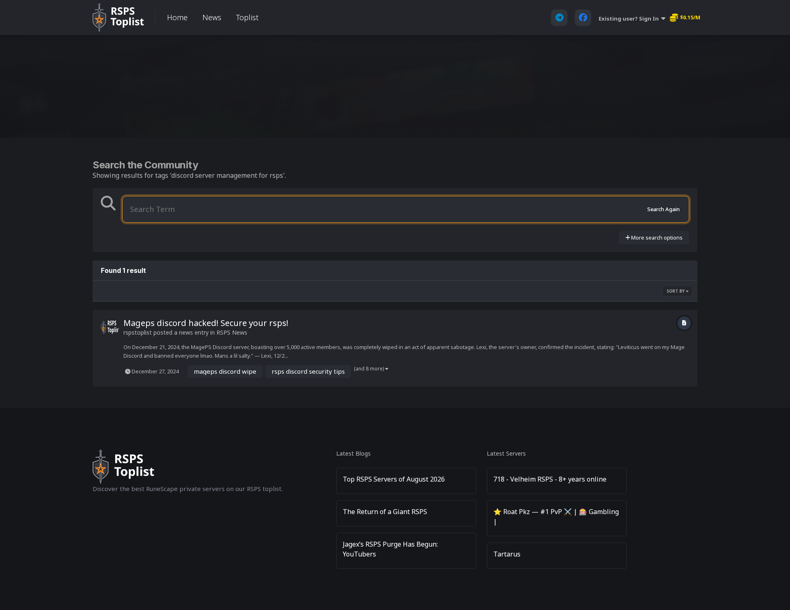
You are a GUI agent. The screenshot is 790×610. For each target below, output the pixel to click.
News (211, 17)
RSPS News (231, 332)
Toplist (247, 17)
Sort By (676, 291)
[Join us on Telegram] (559, 17)
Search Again (663, 209)
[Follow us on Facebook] (583, 17)
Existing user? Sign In (630, 18)
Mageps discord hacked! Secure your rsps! (205, 322)
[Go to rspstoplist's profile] (110, 327)
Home (177, 17)
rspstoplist (137, 332)
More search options (656, 237)
